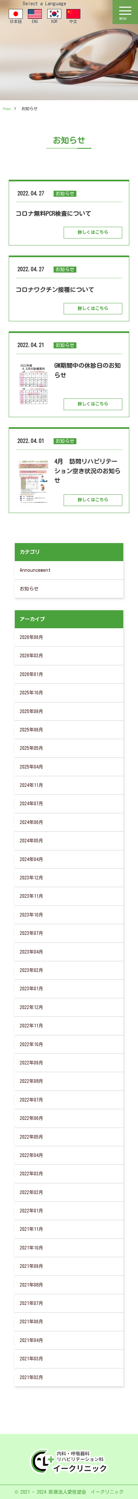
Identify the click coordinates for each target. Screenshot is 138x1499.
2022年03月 (31, 1173)
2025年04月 (31, 767)
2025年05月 (31, 748)
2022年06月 (31, 1118)
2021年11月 (31, 1229)
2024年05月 (31, 840)
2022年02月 (31, 1192)
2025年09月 (31, 711)
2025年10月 (31, 692)
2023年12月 (31, 877)
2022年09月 (31, 1062)
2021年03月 (31, 1358)
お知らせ (29, 589)
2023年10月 (31, 914)
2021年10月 (31, 1247)
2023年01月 (31, 988)
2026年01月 (31, 674)
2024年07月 (31, 803)
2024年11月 (31, 785)
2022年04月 (31, 1155)
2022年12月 (31, 1007)
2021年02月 (31, 1377)
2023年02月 (31, 970)
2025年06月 (31, 729)
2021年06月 (31, 1321)
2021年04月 (31, 1340)
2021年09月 (31, 1266)
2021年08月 (31, 1285)
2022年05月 (31, 1137)
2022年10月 (31, 1044)
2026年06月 (31, 637)
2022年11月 (31, 1025)
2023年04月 (31, 952)
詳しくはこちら (93, 232)
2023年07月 (31, 933)
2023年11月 (31, 896)
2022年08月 (31, 1081)
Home (7, 109)
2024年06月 (31, 822)
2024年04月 (31, 859)
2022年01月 (31, 1210)
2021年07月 (31, 1303)
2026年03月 (31, 655)
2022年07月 (31, 1100)
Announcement (35, 570)
